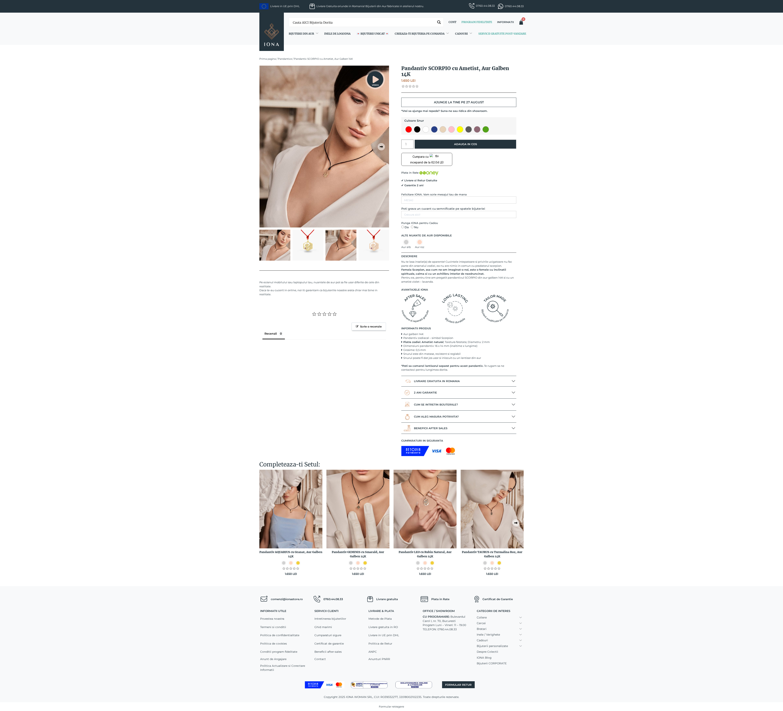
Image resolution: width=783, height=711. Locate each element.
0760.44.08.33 (485, 5)
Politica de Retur (380, 643)
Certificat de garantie (329, 643)
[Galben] (460, 129)
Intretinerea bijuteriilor (330, 618)
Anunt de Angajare (273, 659)
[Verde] (485, 129)
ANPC (372, 651)
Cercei (481, 623)
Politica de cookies (273, 643)
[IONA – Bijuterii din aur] (271, 32)
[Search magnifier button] (439, 22)
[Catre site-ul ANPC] (369, 684)
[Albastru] (434, 129)
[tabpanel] (324, 147)
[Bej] (443, 129)
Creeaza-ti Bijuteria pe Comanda (420, 33)
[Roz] (451, 129)
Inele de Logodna (337, 33)
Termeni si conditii (273, 627)
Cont (452, 22)
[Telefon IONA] (317, 599)
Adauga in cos (465, 144)
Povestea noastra (272, 618)
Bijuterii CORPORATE (492, 663)
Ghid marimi (323, 627)
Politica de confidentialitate (279, 635)
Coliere (482, 617)
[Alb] (425, 129)
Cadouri (461, 33)
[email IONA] (264, 599)
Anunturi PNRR (379, 659)
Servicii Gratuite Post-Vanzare (502, 33)
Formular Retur (458, 684)
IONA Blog (484, 657)
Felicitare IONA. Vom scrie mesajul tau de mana (434, 194)
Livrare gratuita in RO (383, 627)
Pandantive (285, 58)
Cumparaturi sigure (327, 635)
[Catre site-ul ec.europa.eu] (413, 684)
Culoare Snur (414, 120)
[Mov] (477, 129)
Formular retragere (391, 706)
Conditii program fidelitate (278, 651)
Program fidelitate (476, 22)
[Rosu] (408, 129)
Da (407, 227)
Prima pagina (267, 58)
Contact (320, 659)
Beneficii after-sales (328, 651)
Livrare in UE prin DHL (383, 635)
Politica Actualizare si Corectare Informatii (282, 667)
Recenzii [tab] (270, 333)
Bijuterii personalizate (492, 646)
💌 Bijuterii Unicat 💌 (373, 33)
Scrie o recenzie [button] (371, 326)
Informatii (505, 22)
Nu (416, 227)
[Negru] (417, 129)
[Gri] (468, 129)
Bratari (482, 629)
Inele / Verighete (488, 634)
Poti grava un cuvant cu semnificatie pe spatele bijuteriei (443, 209)
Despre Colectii (487, 651)
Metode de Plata (380, 618)
